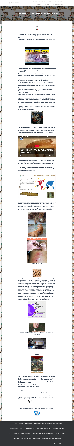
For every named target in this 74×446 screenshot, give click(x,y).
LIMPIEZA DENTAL (57, 433)
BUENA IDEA (30, 426)
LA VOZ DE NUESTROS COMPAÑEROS (38, 4)
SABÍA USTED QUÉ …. (20, 441)
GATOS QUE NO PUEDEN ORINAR (25, 433)
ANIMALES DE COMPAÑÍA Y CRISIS (39, 423)
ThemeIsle (64, 443)
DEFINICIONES (21, 428)
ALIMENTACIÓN (21, 423)
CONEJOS (45, 426)
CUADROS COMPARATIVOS (14, 428)
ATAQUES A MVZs (11, 426)
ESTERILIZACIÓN (35, 1)
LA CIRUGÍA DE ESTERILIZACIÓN (36, 433)
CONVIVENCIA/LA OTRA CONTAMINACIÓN (58, 4)
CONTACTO (49, 426)
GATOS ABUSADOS (16, 433)
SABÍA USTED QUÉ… (27, 441)
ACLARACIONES (14, 423)
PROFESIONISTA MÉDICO (36, 438)
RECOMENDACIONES (58, 438)
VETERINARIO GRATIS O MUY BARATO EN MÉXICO (50, 441)
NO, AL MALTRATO (48, 4)
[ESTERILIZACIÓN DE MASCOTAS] (13, 3)
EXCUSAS (10, 433)
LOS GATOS (63, 433)
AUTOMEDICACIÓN (18, 426)
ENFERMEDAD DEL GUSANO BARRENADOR (58, 428)
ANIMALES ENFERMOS (48, 423)
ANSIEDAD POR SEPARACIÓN (57, 423)
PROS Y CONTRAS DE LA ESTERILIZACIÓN (48, 438)
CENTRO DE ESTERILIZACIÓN (38, 426)
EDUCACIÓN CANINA (47, 428)
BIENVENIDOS (51, 1)
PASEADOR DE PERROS (16, 438)
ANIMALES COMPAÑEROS (43, 1)
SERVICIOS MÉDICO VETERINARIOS (59, 1)
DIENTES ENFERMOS (40, 428)
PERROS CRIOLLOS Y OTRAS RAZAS (26, 438)
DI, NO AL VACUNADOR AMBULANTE (30, 428)
